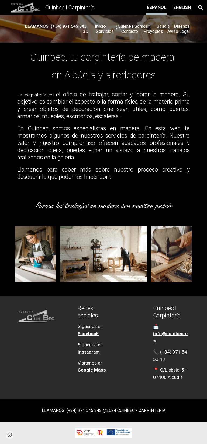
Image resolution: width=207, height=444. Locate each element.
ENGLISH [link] (182, 7)
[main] (103, 29)
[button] (200, 7)
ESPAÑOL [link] (156, 7)
